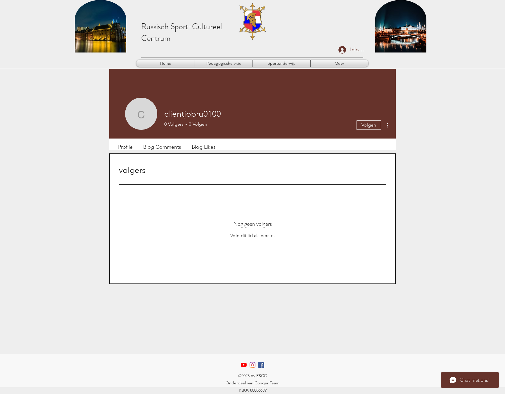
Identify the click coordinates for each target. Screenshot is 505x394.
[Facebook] (261, 365)
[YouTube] (244, 365)
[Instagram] (252, 365)
